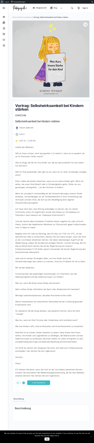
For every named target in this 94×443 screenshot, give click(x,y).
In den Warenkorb (38, 383)
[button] (85, 24)
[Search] (72, 8)
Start (14, 17)
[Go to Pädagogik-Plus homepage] (19, 7)
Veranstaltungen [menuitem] (19, 2)
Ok (47, 439)
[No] (91, 437)
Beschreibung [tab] (19, 399)
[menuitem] (2, 2)
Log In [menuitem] (7, 2)
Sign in (85, 8)
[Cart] (78, 8)
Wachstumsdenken (25, 17)
